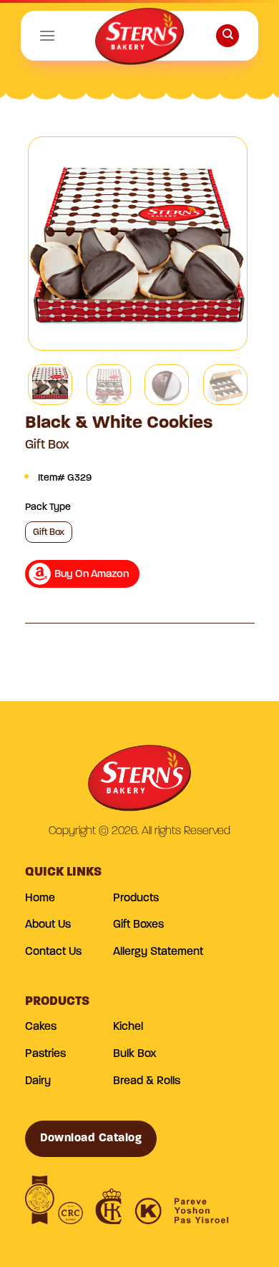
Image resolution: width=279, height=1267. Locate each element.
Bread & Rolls (146, 1081)
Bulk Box (135, 1054)
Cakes (41, 1027)
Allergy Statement (158, 952)
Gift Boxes (138, 925)
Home (40, 898)
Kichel (128, 1027)
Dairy (38, 1081)
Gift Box (48, 532)
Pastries (45, 1054)
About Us (48, 925)
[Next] (224, 243)
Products (136, 898)
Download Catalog (91, 1138)
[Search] (227, 36)
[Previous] (51, 243)
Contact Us (53, 952)
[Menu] (47, 35)
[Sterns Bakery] (139, 39)
